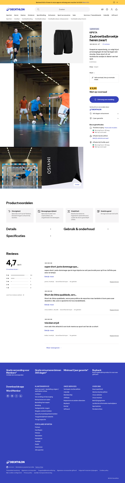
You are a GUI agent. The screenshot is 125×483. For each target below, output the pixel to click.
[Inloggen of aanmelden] (111, 9)
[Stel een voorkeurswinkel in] (102, 9)
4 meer (77, 184)
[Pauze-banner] (114, 2)
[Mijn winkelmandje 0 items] (116, 9)
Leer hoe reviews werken (14, 295)
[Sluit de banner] (117, 2)
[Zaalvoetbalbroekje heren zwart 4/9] (21, 168)
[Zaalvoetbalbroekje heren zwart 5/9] (62, 168)
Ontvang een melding (105, 99)
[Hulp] (107, 9)
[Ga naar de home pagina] (15, 9)
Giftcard (115, 15)
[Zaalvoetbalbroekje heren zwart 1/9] (62, 42)
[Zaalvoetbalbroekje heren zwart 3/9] (41, 105)
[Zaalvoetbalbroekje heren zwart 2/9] (21, 42)
